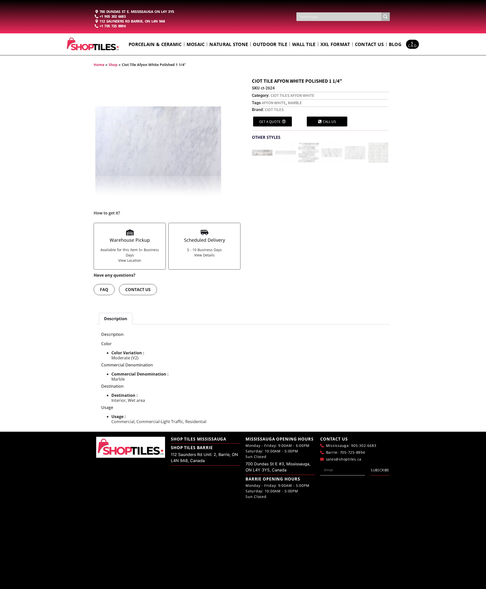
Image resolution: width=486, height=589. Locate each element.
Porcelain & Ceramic (155, 44)
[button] (255, 151)
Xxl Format (335, 44)
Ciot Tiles (274, 109)
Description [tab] (115, 318)
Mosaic (196, 44)
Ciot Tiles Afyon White (292, 95)
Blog (395, 44)
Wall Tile (304, 44)
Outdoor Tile (270, 44)
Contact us (369, 44)
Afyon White (274, 102)
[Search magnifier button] (385, 16)
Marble (295, 102)
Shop (113, 64)
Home (99, 64)
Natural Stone (228, 44)
